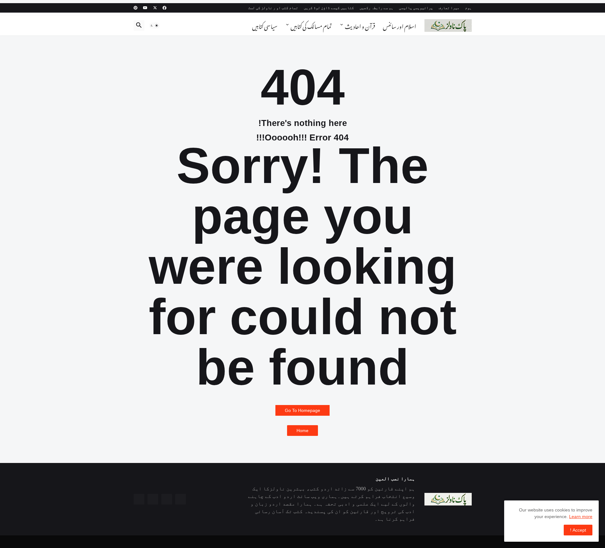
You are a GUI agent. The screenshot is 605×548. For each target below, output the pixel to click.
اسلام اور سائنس (399, 25)
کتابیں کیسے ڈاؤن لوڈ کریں (329, 8)
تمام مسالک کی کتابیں (311, 25)
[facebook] (164, 8)
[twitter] (155, 8)
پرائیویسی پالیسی (416, 8)
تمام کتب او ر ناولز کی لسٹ (273, 8)
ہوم (468, 8)
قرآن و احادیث (360, 25)
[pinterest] (135, 8)
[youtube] (145, 8)
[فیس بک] (180, 499)
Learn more (580, 516)
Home (302, 430)
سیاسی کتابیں (264, 25)
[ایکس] (166, 499)
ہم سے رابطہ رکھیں (376, 8)
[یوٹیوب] (152, 499)
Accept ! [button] (578, 530)
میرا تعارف (449, 8)
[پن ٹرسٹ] (139, 499)
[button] (154, 25)
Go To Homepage (302, 410)
